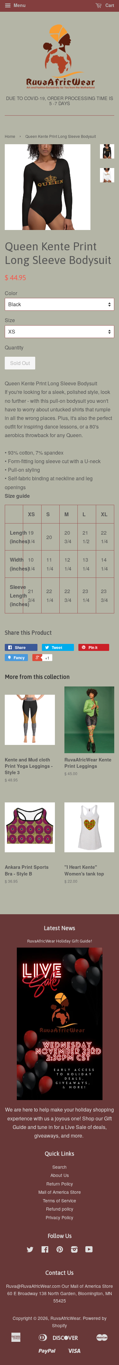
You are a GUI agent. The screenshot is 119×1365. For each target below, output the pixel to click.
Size (10, 320)
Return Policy (59, 1183)
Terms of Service (59, 1200)
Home (10, 136)
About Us (59, 1175)
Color (11, 293)
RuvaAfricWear (65, 1318)
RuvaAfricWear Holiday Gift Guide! (59, 940)
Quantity (14, 347)
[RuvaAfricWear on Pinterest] (59, 1250)
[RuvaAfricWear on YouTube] (89, 1250)
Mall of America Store (59, 1192)
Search (59, 1167)
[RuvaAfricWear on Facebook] (45, 1250)
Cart (109, 5)
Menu (19, 5)
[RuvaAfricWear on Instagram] (74, 1250)
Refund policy (59, 1209)
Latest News (59, 928)
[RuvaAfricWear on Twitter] (30, 1250)
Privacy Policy (59, 1217)
